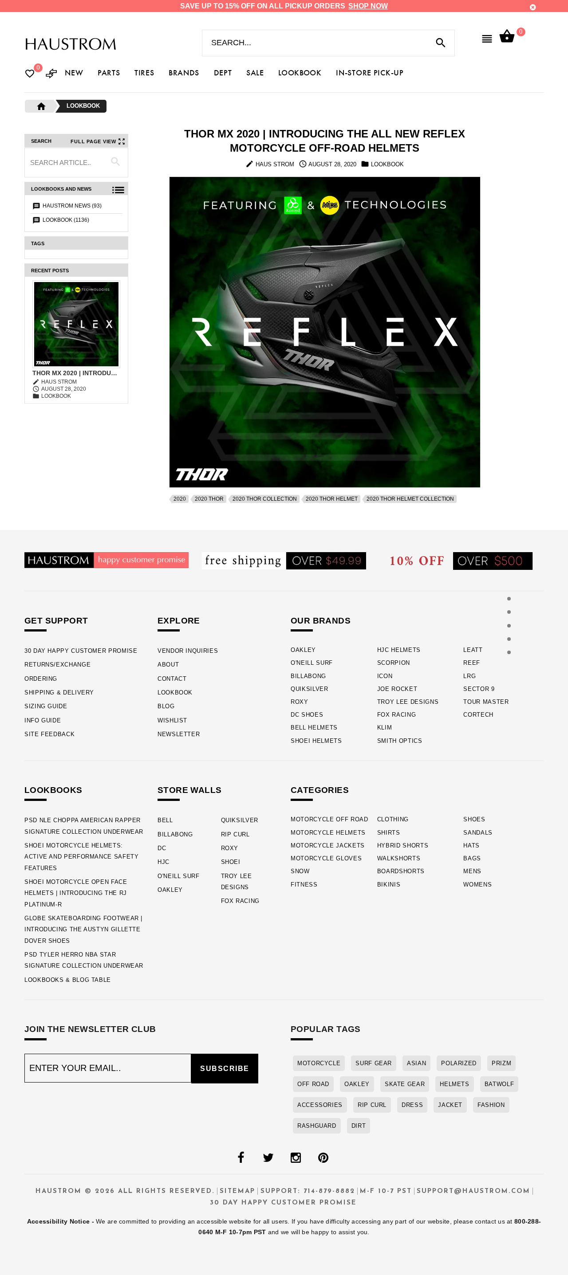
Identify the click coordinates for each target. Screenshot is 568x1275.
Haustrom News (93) (72, 206)
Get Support (56, 620)
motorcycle (318, 1063)
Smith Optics (399, 741)
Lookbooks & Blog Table (67, 980)
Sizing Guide (45, 706)
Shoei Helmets (316, 741)
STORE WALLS (189, 790)
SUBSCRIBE (224, 1068)
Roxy (299, 701)
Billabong (308, 676)
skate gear (405, 1084)
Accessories (320, 1105)
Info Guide (42, 720)
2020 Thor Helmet (332, 499)
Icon (385, 676)
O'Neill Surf (312, 662)
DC (162, 848)
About (168, 664)
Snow (300, 871)
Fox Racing (396, 714)
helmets (454, 1084)
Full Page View (93, 141)
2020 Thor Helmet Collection (410, 499)
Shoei (231, 862)
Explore (179, 620)
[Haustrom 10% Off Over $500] (461, 560)
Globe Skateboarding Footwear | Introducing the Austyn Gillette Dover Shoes (83, 929)
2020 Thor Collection (265, 499)
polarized (459, 1063)
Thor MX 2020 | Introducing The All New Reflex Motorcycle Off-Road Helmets (76, 373)
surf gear (373, 1063)
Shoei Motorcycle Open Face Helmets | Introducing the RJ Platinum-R (75, 893)
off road (313, 1084)
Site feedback (49, 734)
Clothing (393, 819)
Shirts (388, 832)
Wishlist (172, 720)
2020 (180, 499)
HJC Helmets (399, 650)
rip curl (372, 1105)
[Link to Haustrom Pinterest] (323, 1157)
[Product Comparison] (51, 74)
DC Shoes (307, 714)
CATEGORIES (320, 790)
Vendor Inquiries (188, 650)
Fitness (304, 884)
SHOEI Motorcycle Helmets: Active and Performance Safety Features (81, 856)
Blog (166, 706)
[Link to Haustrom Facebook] (240, 1157)
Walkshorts (399, 858)
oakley (357, 1084)
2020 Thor (209, 499)
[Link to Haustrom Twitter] (268, 1157)
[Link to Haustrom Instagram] (295, 1157)
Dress (412, 1105)
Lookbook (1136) (66, 220)
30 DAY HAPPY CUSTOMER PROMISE (81, 650)
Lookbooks (53, 790)
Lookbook (83, 105)
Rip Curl (235, 834)
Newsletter (179, 734)
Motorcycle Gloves (326, 858)
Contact (172, 678)
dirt (358, 1125)
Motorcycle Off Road (329, 819)
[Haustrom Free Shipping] (284, 560)
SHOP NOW (368, 6)
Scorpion (393, 662)
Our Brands (321, 620)
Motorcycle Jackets (328, 845)
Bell (165, 820)
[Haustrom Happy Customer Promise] (106, 559)
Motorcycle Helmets (328, 832)
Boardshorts (401, 871)
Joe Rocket (397, 689)
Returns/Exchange (57, 664)
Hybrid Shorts (403, 845)
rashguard (316, 1125)
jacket (450, 1105)
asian (416, 1063)
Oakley (303, 650)
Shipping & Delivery (59, 692)
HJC (164, 862)
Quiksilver (309, 689)
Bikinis (389, 884)
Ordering (40, 678)
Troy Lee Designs (408, 701)
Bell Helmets (314, 727)
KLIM (384, 727)
